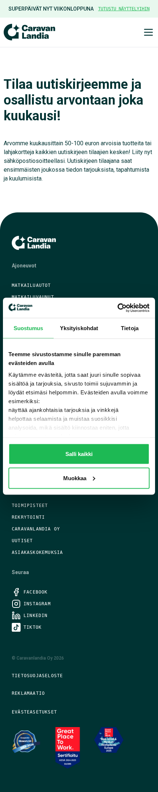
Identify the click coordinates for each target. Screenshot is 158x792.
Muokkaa (74, 478)
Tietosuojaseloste (37, 675)
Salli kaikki (79, 454)
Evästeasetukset (34, 712)
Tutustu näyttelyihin (124, 8)
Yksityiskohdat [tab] (79, 328)
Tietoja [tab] (130, 328)
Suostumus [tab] (28, 328)
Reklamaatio (28, 693)
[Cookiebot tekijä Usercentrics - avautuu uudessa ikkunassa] (117, 308)
